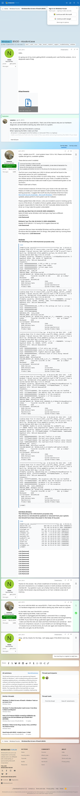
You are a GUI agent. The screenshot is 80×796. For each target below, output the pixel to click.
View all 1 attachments (67, 701)
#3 (71, 580)
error (36, 44)
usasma (13, 120)
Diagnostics (15, 780)
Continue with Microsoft (64, 14)
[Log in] (66, 3)
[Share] (71, 49)
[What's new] (74, 3)
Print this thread (50, 701)
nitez (4, 44)
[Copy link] (74, 49)
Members (44, 758)
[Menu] (2, 3)
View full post (14, 139)
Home (61, 789)
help (40, 44)
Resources (24, 765)
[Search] (78, 3)
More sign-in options (63, 22)
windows (72, 44)
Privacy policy (66, 761)
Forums (43, 752)
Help (63, 752)
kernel (45, 44)
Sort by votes (73, 145)
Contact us (65, 755)
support (56, 44)
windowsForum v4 (19, 789)
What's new (44, 755)
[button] (26, 788)
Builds (23, 761)
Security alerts (25, 755)
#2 (71, 151)
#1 (77, 49)
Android (5, 780)
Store (43, 765)
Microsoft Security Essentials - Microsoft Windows (35, 195)
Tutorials (23, 758)
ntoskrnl (50, 44)
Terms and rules (66, 758)
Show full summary (33, 673)
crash (31, 44)
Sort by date (63, 145)
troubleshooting (64, 44)
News (22, 752)
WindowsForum (7, 783)
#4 (71, 602)
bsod (27, 44)
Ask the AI (44, 761)
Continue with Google (64, 19)
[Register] (70, 3)
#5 (71, 634)
